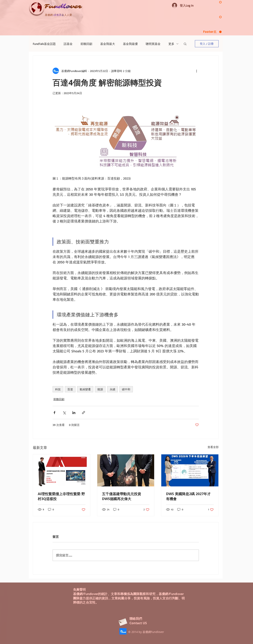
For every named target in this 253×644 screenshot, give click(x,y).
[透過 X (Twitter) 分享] (64, 412)
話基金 (68, 44)
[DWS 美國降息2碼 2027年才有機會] (189, 470)
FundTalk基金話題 (44, 44)
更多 (171, 44)
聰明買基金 (153, 44)
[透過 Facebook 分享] (54, 412)
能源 (100, 389)
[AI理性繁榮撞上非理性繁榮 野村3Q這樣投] (61, 470)
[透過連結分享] (83, 412)
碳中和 (126, 389)
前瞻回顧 (86, 44)
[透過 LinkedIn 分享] (74, 412)
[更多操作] (196, 70)
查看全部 (213, 447)
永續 (112, 389)
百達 (70, 389)
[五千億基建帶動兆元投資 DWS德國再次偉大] (125, 470)
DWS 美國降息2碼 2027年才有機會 (188, 496)
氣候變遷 (85, 389)
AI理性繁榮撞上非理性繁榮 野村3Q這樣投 (61, 496)
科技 (58, 389)
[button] (185, 43)
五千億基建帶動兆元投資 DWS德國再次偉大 (121, 496)
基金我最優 (130, 44)
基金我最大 (107, 44)
